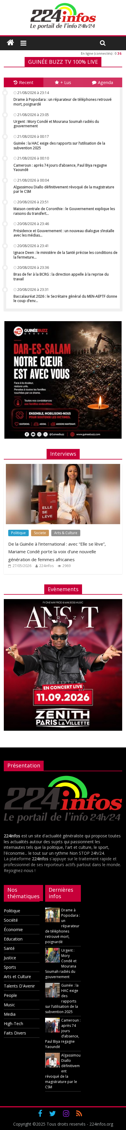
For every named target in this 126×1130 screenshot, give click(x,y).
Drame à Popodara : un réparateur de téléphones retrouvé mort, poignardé (62, 102)
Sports (10, 967)
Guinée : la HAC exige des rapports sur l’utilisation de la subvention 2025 (59, 145)
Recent (26, 82)
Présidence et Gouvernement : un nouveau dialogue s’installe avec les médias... (63, 233)
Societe (40, 532)
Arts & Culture (65, 532)
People (10, 995)
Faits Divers (15, 1033)
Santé (9, 948)
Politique (18, 532)
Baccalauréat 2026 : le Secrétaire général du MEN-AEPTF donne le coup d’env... (65, 299)
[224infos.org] (10, 42)
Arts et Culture (17, 976)
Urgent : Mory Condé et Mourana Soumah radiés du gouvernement (56, 124)
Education (13, 939)
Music (9, 1004)
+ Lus (65, 82)
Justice (10, 957)
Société (11, 920)
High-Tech (13, 1023)
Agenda (105, 82)
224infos (46, 565)
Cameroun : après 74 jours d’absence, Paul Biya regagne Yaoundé (60, 167)
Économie (13, 929)
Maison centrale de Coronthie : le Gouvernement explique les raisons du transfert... (64, 211)
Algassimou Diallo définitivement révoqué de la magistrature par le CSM (63, 189)
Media (10, 1014)
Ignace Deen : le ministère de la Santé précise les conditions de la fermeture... (65, 255)
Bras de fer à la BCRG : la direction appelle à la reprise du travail (61, 276)
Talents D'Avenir (19, 986)
